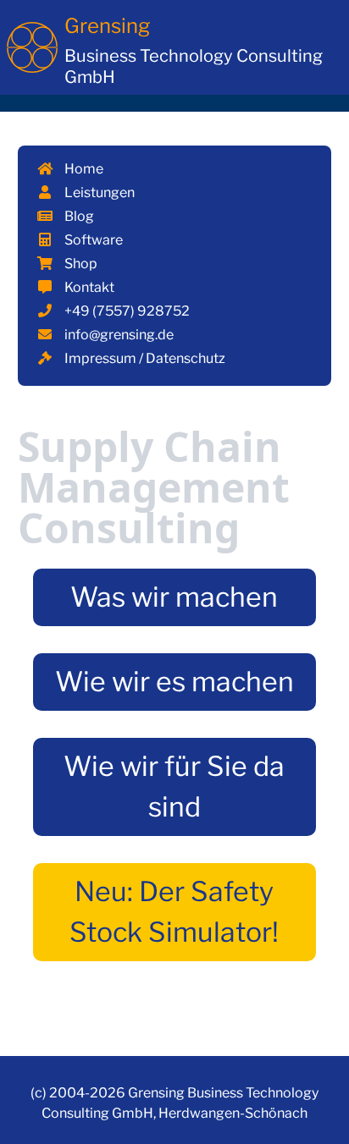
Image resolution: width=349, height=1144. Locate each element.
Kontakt (88, 287)
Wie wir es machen (174, 681)
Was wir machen (174, 596)
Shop (79, 264)
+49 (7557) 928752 (126, 311)
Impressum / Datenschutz (143, 358)
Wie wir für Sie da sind (174, 786)
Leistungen (98, 192)
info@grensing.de (118, 335)
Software (92, 240)
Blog (78, 216)
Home (82, 169)
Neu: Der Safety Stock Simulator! (174, 912)
